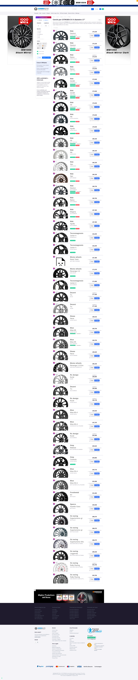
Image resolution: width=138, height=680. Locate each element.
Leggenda (74, 552)
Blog (70, 639)
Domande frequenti (73, 647)
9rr (74, 493)
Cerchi (57, 16)
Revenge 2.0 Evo (76, 364)
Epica (72, 56)
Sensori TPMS (72, 645)
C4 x (65, 16)
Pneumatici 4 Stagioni (56, 639)
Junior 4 (76, 234)
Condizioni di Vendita (56, 651)
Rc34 (74, 376)
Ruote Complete (55, 633)
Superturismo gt (76, 517)
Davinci (73, 32)
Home (54, 16)
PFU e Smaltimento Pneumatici (58, 650)
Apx (71, 163)
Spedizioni (54, 645)
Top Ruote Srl (68, 675)
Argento (45, 43)
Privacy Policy (72, 674)
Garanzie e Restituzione (56, 648)
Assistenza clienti (73, 650)
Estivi (40, 13)
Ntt (71, 115)
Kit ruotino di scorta (55, 634)
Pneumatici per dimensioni (76, 607)
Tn (73, 294)
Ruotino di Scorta (71, 13)
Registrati (71, 630)
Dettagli (92, 35)
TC (77, 675)
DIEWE (39, 32)
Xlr (71, 103)
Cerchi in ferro (41, 53)
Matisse (73, 446)
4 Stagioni (48, 13)
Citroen (61, 16)
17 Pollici (69, 16)
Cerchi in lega (41, 51)
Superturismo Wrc (77, 540)
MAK (39, 37)
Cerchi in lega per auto (40, 607)
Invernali (43, 13)
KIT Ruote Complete (63, 13)
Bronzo (44, 45)
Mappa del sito (72, 648)
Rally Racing (75, 564)
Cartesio (73, 458)
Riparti (40, 57)
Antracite (39, 43)
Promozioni (72, 641)
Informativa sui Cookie (56, 656)
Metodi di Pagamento (56, 647)
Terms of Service (79, 674)
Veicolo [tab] (40, 20)
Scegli (97, 35)
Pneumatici (36, 13)
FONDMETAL (40, 34)
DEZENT (39, 31)
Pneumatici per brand (92, 607)
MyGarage (77, 13)
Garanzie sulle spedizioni (57, 653)
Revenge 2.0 (76, 270)
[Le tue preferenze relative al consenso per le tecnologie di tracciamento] (2, 678)
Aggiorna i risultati (46, 57)
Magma (73, 211)
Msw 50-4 (74, 470)
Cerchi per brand (56, 607)
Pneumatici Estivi (55, 636)
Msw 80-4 (74, 411)
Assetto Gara (75, 505)
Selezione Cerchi (44, 17)
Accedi (71, 631)
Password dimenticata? (74, 633)
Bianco (39, 45)
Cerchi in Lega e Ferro (55, 13)
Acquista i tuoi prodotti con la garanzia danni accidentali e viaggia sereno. (69, 5)
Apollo (72, 127)
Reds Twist (76, 258)
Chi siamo (72, 638)
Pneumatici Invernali (56, 637)
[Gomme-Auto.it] (41, 9)
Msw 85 (73, 329)
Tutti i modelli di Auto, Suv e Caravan (59, 640)
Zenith (72, 80)
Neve (72, 317)
